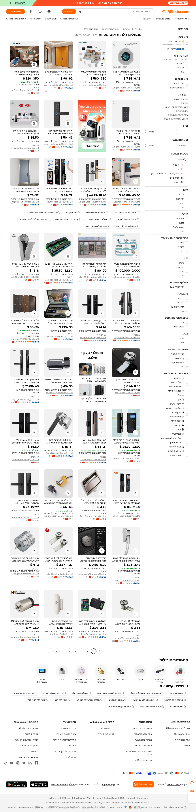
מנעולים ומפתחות (110, 29)
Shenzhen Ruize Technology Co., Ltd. (58, 280)
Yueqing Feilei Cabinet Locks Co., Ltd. (126, 392)
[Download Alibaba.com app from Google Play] (16, 784)
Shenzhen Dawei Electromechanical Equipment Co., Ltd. (58, 392)
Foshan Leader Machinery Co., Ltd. (126, 277)
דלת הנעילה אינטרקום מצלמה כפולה (145, 693)
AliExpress (54, 798)
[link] (192, 783)
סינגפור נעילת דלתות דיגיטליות (32, 219)
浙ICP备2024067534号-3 (176, 807)
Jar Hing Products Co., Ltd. (60, 574)
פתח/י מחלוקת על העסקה (64, 740)
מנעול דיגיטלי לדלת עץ (173, 700)
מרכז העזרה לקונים (67, 728)
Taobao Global (110, 798)
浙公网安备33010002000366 (148, 807)
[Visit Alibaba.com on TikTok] (5, 763)
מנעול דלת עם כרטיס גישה (125, 213)
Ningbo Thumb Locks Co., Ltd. (126, 87)
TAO (122, 798)
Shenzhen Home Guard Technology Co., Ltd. (126, 458)
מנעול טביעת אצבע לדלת (150, 707)
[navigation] (166, 340)
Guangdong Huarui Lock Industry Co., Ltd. (126, 516)
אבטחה (126, 29)
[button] (79, 11)
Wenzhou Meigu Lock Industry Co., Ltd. (126, 580)
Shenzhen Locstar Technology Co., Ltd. (126, 202)
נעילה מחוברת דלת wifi (95, 213)
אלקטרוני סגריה (176, 707)
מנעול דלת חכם (61, 700)
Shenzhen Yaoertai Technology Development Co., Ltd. (92, 634)
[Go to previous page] (100, 651)
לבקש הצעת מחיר (106, 734)
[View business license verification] (125, 807)
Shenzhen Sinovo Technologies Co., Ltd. (92, 337)
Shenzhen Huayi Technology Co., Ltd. (92, 85)
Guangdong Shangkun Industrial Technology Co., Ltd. (126, 638)
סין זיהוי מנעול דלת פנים (53, 693)
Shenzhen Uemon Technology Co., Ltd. (24, 459)
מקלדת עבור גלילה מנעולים (88, 700)
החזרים (72, 745)
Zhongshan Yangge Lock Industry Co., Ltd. (92, 202)
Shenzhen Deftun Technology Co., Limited (58, 144)
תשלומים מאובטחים (142, 728)
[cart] (39, 12)
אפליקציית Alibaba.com (63, 784)
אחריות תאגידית (182, 740)
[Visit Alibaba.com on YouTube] (11, 763)
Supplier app (108, 784)
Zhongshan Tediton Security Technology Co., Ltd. (58, 202)
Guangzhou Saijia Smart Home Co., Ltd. (92, 459)
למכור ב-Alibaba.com (28, 728)
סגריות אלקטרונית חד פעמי (119, 707)
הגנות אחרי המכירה (143, 745)
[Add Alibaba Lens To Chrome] (143, 784)
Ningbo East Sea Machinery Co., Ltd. (92, 516)
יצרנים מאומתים (106, 728)
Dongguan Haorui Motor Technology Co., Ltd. (24, 637)
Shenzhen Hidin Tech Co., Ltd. (25, 517)
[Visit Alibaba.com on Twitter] (24, 763)
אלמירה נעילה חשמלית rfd (144, 700)
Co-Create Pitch (182, 734)
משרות (187, 745)
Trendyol (130, 798)
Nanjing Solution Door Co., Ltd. (58, 85)
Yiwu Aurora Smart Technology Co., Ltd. (24, 90)
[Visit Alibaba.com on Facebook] (36, 763)
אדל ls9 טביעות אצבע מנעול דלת (43, 213)
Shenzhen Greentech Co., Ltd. (58, 336)
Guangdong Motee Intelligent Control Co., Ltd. (58, 516)
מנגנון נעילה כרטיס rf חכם (96, 226)
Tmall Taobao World (83, 798)
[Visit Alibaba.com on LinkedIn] (30, 763)
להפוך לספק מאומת (29, 745)
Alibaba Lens (173, 784)
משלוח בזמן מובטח (143, 740)
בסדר (151, 131)
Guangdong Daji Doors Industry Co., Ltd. (24, 339)
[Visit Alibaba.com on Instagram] (18, 763)
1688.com (66, 798)
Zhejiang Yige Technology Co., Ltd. (24, 399)
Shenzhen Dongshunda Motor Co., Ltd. (24, 573)
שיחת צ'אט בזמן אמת (66, 734)
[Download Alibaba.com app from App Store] (39, 784)
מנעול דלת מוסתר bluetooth (67, 219)
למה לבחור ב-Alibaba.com (178, 728)
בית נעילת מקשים (116, 700)
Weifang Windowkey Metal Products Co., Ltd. (92, 277)
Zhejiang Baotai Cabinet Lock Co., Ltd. (58, 453)
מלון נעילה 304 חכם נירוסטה (109, 693)
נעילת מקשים (71, 213)
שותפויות (34, 751)
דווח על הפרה (70, 757)
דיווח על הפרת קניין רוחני (65, 751)
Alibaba (138, 29)
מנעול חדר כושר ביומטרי (97, 219)
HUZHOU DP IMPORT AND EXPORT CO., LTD (24, 277)
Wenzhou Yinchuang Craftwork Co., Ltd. (92, 574)
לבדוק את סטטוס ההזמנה (26, 740)
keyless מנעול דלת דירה (126, 226)
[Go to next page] (51, 651)
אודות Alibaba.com (180, 721)
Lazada (98, 798)
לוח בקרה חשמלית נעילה (23, 693)
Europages (142, 798)
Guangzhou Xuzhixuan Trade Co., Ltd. (58, 634)
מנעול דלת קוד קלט (80, 693)
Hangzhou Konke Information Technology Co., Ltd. (24, 148)
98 (57, 651)
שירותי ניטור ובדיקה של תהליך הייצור (138, 752)
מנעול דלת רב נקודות (37, 700)
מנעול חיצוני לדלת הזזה (126, 219)
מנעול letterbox (176, 693)
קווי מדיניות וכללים (143, 760)
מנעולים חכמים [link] (91, 29)
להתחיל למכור (31, 734)
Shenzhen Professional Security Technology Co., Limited (126, 337)
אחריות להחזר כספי (143, 734)
